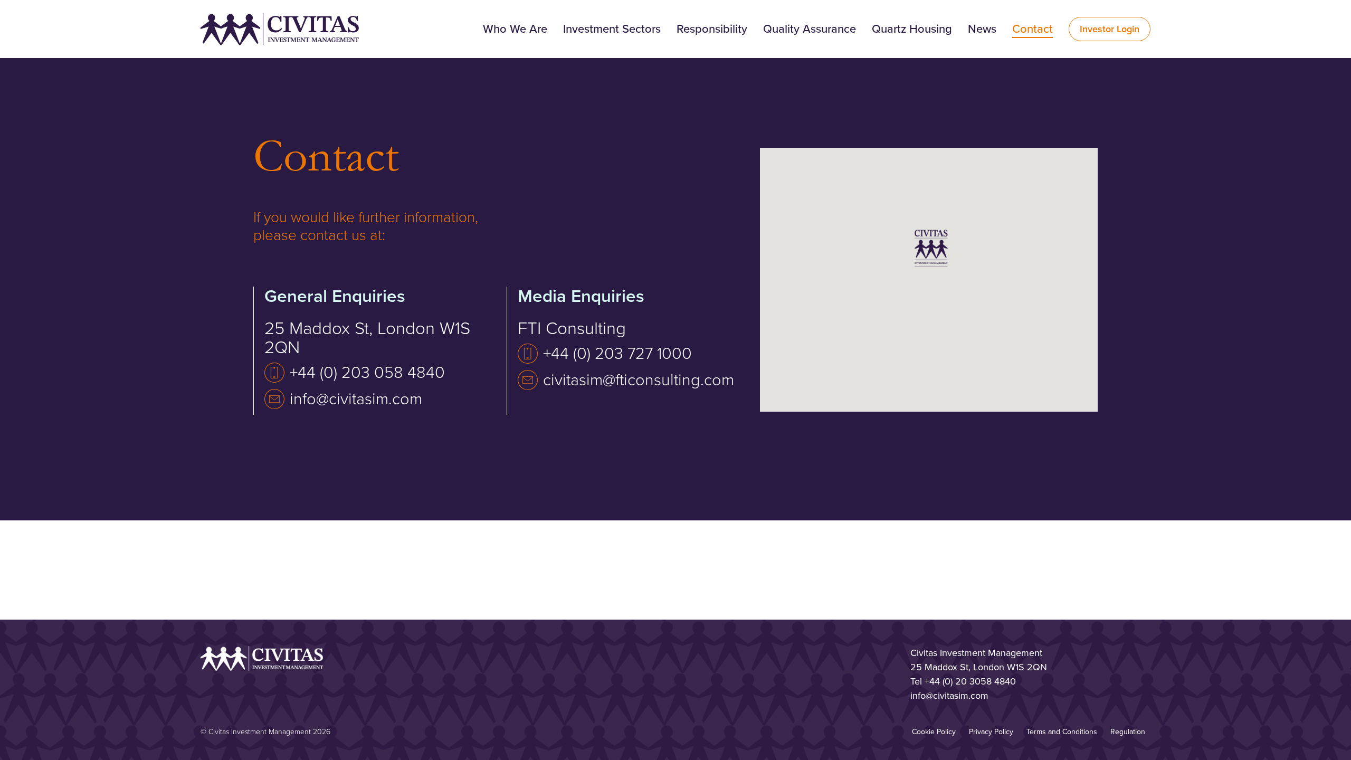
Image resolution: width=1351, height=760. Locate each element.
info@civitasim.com (356, 399)
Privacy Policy (991, 731)
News (982, 28)
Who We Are (515, 28)
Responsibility (712, 28)
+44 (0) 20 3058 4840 (970, 681)
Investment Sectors (612, 28)
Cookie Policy (934, 731)
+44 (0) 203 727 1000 (617, 353)
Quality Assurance (809, 28)
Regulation (1127, 731)
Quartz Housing (912, 28)
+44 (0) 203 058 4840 (367, 372)
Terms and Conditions (1061, 731)
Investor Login (1109, 29)
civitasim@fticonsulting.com (638, 380)
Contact (1032, 28)
